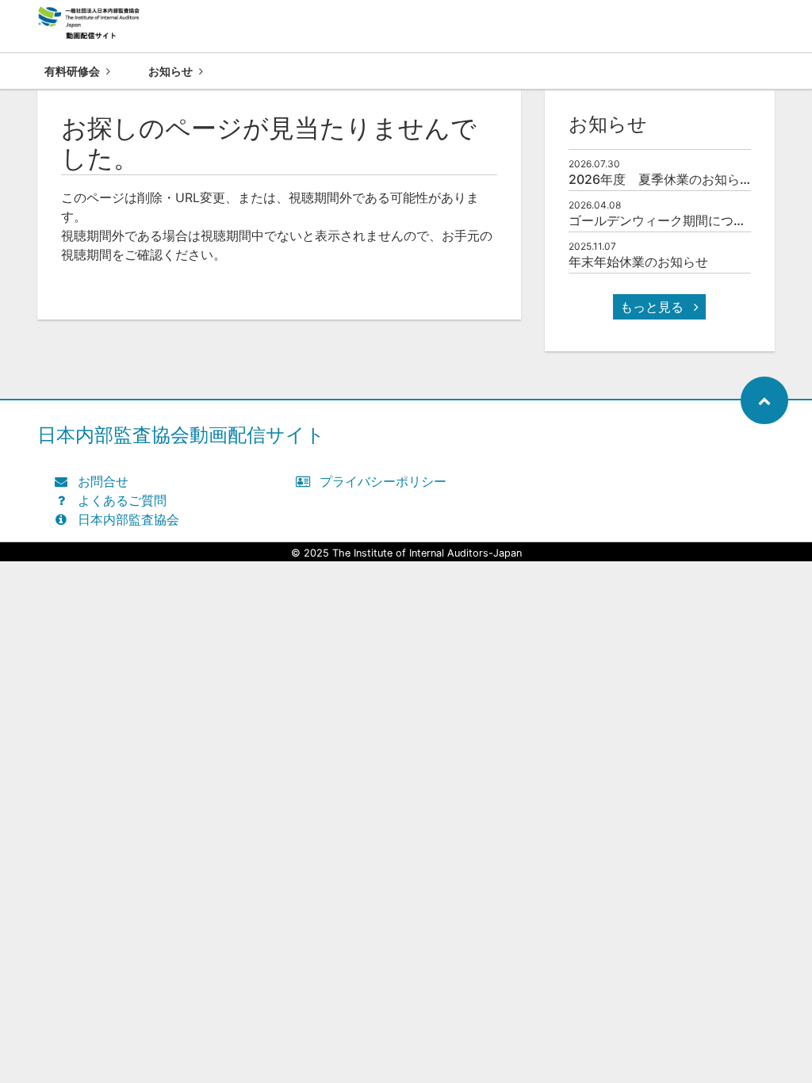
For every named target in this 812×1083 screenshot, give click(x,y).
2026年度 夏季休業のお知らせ (661, 179)
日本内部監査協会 (128, 519)
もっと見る (654, 307)
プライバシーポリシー (383, 481)
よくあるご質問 (122, 500)
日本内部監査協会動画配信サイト (181, 434)
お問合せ (103, 481)
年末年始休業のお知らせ (638, 262)
